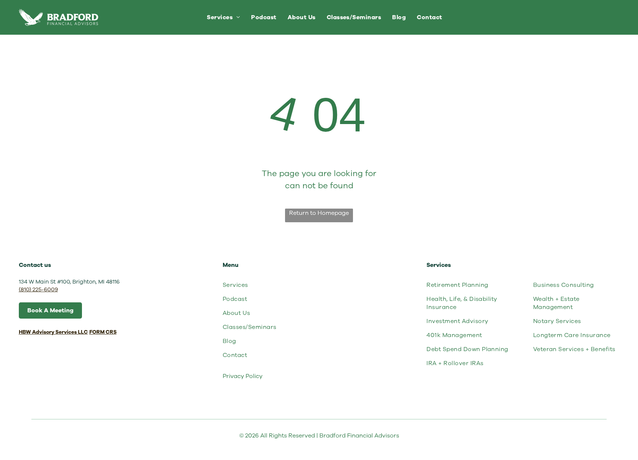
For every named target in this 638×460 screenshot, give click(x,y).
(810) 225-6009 (38, 289)
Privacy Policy (243, 376)
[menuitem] (223, 17)
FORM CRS (103, 332)
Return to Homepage (319, 213)
